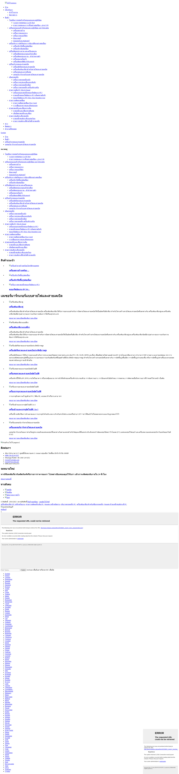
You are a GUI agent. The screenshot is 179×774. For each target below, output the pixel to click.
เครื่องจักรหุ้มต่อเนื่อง (20, 49)
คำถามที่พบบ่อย (10, 129)
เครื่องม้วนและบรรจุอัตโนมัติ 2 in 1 (23, 409)
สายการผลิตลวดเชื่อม (17, 100)
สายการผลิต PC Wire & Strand (19, 90)
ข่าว (6, 124)
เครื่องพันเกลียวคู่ (16, 307)
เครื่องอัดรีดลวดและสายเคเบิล (24, 67)
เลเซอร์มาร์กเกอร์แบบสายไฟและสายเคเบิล (28, 74)
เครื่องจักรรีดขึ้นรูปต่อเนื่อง (22, 46)
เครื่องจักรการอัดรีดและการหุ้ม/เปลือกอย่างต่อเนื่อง (27, 43)
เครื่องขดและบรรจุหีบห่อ (22, 72)
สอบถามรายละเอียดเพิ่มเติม (19, 318)
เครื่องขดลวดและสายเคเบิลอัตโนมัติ (24, 373)
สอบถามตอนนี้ (6, 479)
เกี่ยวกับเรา (9, 10)
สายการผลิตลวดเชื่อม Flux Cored (25, 103)
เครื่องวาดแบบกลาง (20, 33)
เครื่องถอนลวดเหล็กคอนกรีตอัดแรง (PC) (27, 93)
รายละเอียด (33, 318)
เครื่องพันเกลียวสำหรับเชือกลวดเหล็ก (90, 504)
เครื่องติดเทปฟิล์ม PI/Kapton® (23, 61)
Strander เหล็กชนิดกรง (52, 504)
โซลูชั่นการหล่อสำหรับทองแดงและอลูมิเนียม (25, 20)
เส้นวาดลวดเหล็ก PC (68, 504)
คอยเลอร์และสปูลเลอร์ (21, 41)
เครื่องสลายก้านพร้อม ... (19, 270)
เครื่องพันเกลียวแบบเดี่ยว (19, 327)
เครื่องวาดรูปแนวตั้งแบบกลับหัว (24, 82)
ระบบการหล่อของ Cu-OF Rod (24, 23)
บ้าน (6, 7)
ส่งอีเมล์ (3, 509)
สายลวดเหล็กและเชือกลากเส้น (20, 108)
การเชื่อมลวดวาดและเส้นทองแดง (25, 105)
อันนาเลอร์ (17, 38)
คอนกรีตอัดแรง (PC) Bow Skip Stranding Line (29, 98)
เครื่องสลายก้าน (19, 30)
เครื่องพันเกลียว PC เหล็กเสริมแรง (13, 504)
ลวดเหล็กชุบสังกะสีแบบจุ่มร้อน (24, 118)
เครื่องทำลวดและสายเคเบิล (19, 64)
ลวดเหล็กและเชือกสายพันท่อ (23, 111)
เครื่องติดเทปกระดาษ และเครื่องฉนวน (23, 51)
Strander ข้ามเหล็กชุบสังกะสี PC (115, 504)
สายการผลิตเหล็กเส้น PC (35, 504)
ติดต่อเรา (8, 126)
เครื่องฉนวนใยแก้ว (20, 59)
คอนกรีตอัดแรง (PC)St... (19, 289)
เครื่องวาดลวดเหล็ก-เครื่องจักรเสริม (26, 87)
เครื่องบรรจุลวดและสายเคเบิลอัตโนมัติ (25, 391)
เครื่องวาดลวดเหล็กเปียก (22, 85)
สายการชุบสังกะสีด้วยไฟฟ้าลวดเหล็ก (26, 121)
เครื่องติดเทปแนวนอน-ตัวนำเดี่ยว (25, 54)
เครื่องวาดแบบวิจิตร (20, 36)
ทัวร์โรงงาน (13, 12)
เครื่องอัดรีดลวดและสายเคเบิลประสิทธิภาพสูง (28, 350)
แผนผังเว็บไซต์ (44, 502)
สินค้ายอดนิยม (32, 502)
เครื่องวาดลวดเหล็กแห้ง (21, 80)
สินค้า (7, 17)
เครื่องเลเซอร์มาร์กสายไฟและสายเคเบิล (25, 427)
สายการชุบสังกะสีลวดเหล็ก (19, 116)
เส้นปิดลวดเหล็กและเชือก (22, 113)
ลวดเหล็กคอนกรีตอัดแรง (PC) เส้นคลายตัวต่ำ (29, 95)
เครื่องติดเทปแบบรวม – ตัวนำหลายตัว (26, 56)
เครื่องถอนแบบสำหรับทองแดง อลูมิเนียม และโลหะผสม (29, 28)
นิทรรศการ (13, 15)
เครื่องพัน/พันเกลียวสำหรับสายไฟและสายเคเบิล (30, 69)
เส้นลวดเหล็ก (14, 77)
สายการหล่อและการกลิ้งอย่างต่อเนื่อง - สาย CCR (30, 25)
